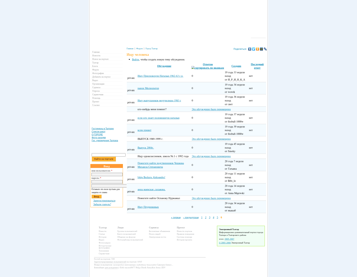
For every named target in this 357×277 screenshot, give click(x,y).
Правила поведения (185, 233)
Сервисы (96, 87)
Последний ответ (257, 66)
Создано (236, 66)
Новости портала (184, 231)
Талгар (95, 62)
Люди (120, 227)
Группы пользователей (127, 231)
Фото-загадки (99, 137)
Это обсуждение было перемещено (211, 109)
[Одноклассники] (258, 49)
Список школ (98, 131)
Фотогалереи (104, 242)
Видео (95, 80)
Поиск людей (154, 233)
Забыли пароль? (102, 204)
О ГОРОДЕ (97, 134)
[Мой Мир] (261, 49)
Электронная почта (157, 236)
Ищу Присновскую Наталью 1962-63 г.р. (160, 76)
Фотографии (98, 73)
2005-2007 (229, 238)
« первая (176, 217)
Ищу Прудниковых (148, 207)
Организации (98, 83)
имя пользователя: (101, 170)
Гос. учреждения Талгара (105, 140)
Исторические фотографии (105, 246)
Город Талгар (152, 48)
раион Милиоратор (148, 88)
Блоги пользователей (126, 233)
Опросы (96, 90)
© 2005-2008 (225, 242)
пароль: (96, 178)
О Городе (258, 36)
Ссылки (95, 104)
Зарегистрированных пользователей (110, 261)
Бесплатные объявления (159, 231)
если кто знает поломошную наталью (158, 117)
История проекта (184, 239)
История (102, 236)
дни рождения (111, 267)
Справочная (97, 94)
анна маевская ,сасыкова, (151, 189)
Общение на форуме (126, 236)
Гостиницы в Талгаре (103, 128)
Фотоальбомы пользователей (130, 239)
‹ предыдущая (191, 217)
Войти (135, 59)
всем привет (144, 130)
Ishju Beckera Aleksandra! (151, 177)
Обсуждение (164, 66)
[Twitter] (254, 49)
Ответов (208, 64)
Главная (130, 48)
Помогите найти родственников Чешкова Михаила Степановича (161, 165)
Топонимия (104, 250)
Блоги (95, 65)
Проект (95, 101)
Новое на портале (100, 58)
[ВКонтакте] (250, 49)
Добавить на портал (101, 76)
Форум (139, 48)
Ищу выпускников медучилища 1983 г (159, 100)
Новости (96, 55)
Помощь (96, 97)
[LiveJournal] (265, 49)
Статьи (102, 233)
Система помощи (184, 236)
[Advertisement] (107, 117)
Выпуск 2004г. (146, 147)
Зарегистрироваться (104, 200)
